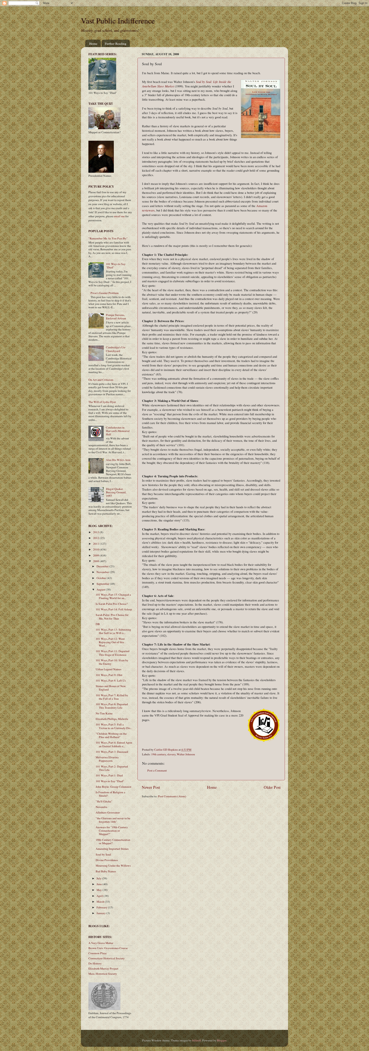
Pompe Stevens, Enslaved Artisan (116, 316)
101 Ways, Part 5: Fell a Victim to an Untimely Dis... (114, 726)
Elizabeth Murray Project (103, 968)
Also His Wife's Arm (118, 460)
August (101, 589)
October (102, 578)
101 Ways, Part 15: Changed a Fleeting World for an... (113, 596)
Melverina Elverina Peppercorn (107, 759)
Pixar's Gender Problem (105, 293)
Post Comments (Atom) (172, 796)
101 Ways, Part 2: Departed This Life (112, 768)
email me (119, 216)
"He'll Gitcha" (104, 801)
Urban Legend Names (108, 669)
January (101, 913)
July (99, 878)
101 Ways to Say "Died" (116, 265)
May (99, 890)
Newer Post (151, 787)
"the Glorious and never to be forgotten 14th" (113, 820)
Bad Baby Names (106, 871)
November (103, 572)
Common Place (97, 953)
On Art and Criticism (100, 380)
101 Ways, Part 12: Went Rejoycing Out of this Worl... (110, 642)
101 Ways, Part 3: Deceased (112, 752)
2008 (96, 561)
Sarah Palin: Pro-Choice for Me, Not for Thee (112, 616)
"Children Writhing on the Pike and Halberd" (111, 735)
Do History (95, 963)
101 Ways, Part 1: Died (109, 775)
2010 (96, 549)
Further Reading (115, 43)
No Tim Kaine (104, 713)
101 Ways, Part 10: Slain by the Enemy (112, 662)
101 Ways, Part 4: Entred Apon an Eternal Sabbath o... (114, 744)
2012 (96, 538)
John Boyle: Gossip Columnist (113, 787)
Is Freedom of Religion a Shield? (110, 794)
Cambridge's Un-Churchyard (116, 349)
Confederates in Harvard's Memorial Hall (118, 431)
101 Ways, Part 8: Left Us (111, 680)
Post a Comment (157, 770)
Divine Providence (107, 860)
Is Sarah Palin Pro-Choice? (112, 604)
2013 (96, 532)
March (101, 901)
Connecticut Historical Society (106, 958)
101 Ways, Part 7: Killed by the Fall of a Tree (112, 697)
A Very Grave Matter (100, 943)
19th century (158, 754)
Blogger (221, 1040)
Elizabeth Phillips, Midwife (112, 719)
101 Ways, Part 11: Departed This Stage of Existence (112, 652)
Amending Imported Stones (112, 849)
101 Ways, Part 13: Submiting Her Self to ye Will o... (113, 631)
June (99, 884)
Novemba (101, 807)
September (103, 584)
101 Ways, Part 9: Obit (109, 675)
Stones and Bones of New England (111, 687)
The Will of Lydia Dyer (102, 402)
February (102, 907)
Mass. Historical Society (102, 974)
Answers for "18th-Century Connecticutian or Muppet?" (112, 830)
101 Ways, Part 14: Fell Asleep (114, 609)
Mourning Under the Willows (113, 865)
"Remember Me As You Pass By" (108, 238)
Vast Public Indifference (118, 20)
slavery (171, 754)
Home (93, 43)
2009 (96, 555)
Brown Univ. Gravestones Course (108, 948)
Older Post (272, 787)
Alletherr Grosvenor (108, 812)
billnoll (196, 1040)
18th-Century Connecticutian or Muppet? (113, 841)
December (103, 566)
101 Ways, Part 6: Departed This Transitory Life (112, 705)
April (100, 896)
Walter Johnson (186, 754)
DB (98, 624)
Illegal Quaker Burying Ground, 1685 (116, 492)
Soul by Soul (103, 854)
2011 (96, 544)
